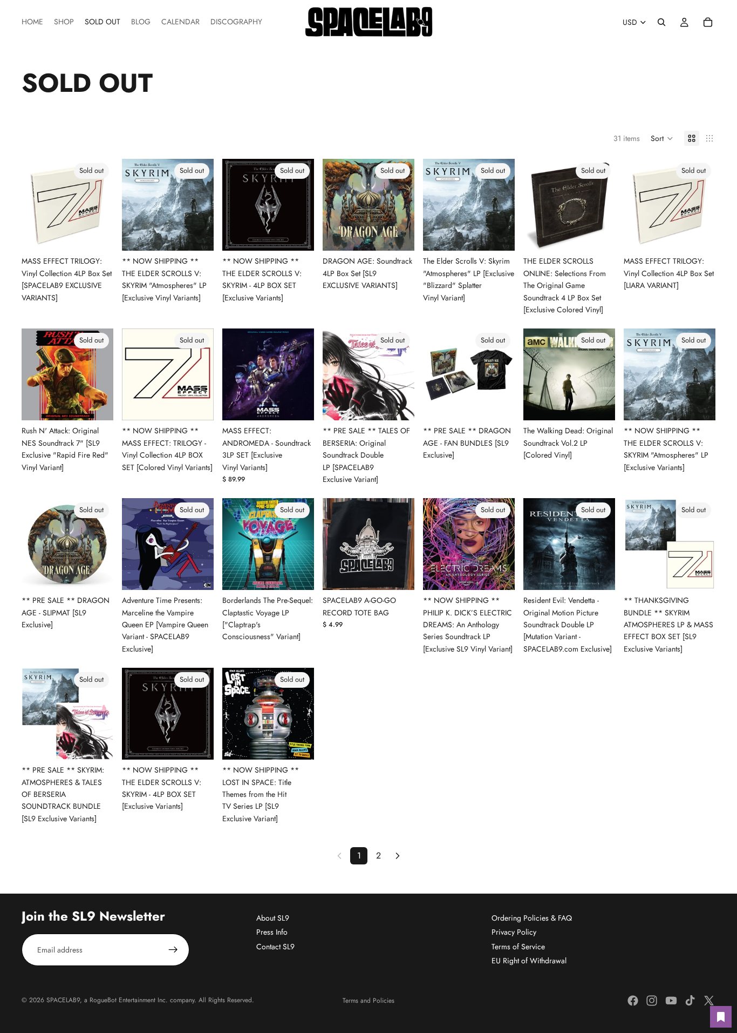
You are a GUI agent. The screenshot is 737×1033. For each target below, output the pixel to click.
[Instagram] (651, 1000)
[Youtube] (671, 1000)
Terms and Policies (368, 1000)
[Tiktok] (690, 1000)
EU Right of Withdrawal (529, 961)
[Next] (397, 856)
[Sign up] (173, 949)
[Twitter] (708, 1000)
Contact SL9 (275, 946)
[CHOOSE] (297, 404)
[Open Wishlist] (721, 1017)
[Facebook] (632, 1000)
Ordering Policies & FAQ (532, 918)
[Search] (661, 22)
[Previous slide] (33, 205)
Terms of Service (518, 946)
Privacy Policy (514, 932)
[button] (662, 138)
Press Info (272, 932)
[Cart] (708, 22)
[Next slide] (101, 205)
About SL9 (272, 918)
